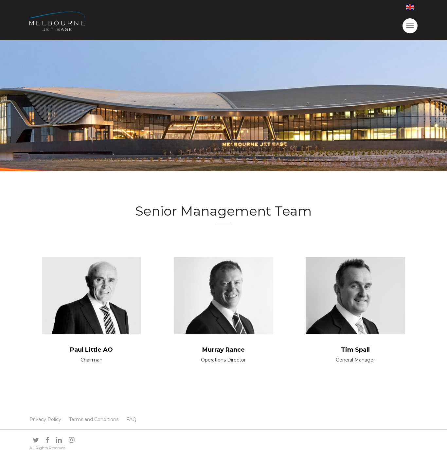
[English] (409, 7)
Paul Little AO (91, 349)
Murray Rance (223, 349)
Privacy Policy (45, 419)
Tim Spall (355, 349)
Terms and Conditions (93, 419)
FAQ (131, 419)
